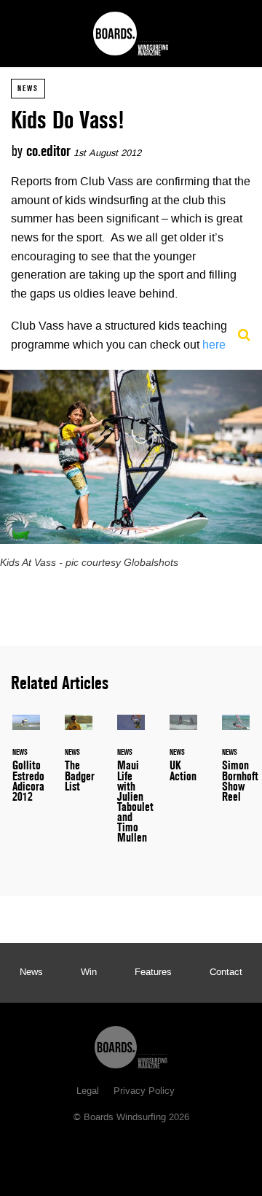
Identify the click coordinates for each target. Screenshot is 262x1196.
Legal (87, 1091)
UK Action (183, 757)
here (214, 346)
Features (153, 972)
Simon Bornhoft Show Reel (236, 767)
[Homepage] (131, 1043)
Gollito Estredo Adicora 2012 (26, 767)
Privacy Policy (144, 1091)
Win (89, 972)
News (28, 88)
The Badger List (78, 762)
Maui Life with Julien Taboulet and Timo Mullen (131, 788)
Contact (226, 972)
